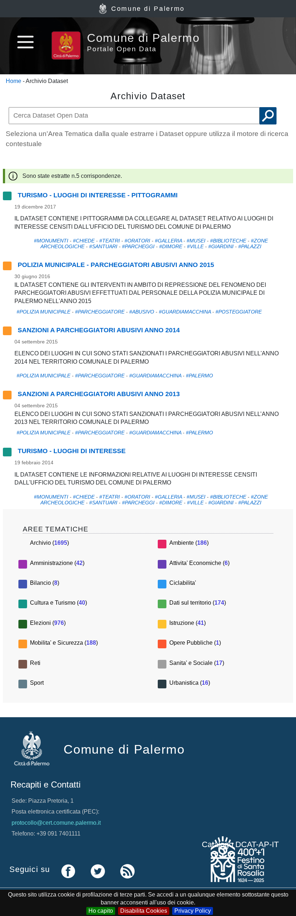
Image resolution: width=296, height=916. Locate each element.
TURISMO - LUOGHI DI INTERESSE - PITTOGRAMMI (98, 195)
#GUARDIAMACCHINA (185, 312)
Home (13, 81)
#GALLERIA (168, 241)
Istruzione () (187, 623)
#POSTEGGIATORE (239, 312)
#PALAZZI (249, 246)
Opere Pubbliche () (195, 643)
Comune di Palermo (148, 8)
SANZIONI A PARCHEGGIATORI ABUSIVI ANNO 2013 (99, 394)
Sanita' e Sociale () (196, 663)
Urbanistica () (189, 683)
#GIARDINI (221, 246)
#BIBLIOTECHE (228, 241)
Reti (35, 663)
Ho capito (100, 911)
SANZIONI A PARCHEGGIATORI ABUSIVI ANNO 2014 (99, 330)
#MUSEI (196, 241)
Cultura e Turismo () (58, 603)
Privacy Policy (192, 911)
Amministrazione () (57, 563)
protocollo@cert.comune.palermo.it (56, 823)
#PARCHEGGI (138, 246)
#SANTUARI (103, 246)
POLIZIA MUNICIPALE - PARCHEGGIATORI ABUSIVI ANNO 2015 (116, 264)
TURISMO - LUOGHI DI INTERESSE (72, 451)
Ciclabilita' (182, 583)
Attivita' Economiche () (199, 563)
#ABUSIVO (141, 312)
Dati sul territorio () (197, 603)
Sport (37, 683)
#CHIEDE (84, 241)
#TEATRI (109, 241)
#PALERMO (199, 375)
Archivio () (49, 543)
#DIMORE (170, 246)
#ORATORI (137, 241)
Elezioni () (48, 623)
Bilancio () (44, 583)
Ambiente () (189, 543)
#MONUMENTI (51, 241)
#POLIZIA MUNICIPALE (43, 312)
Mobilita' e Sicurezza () (64, 643)
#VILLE (195, 246)
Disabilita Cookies (143, 911)
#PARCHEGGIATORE (100, 312)
